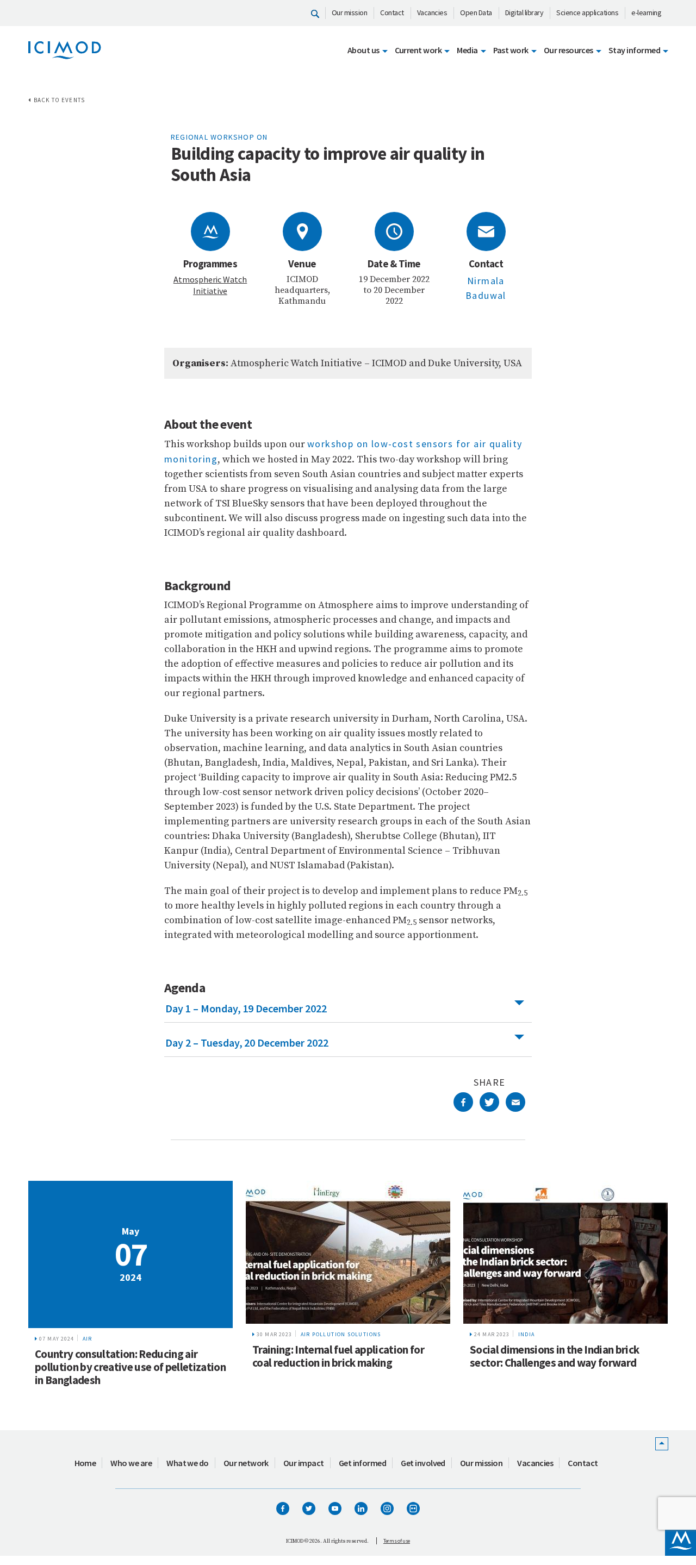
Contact (392, 12)
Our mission (350, 12)
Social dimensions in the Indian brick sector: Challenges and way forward (554, 1356)
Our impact (303, 1462)
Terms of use (396, 1540)
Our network (246, 1462)
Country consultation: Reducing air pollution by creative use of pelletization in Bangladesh (130, 1367)
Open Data (476, 12)
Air (87, 1338)
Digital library (524, 12)
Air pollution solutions (341, 1334)
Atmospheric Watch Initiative (210, 285)
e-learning (646, 12)
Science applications (587, 12)
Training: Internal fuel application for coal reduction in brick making (338, 1356)
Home (85, 1462)
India (526, 1334)
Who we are (131, 1462)
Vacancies (432, 12)
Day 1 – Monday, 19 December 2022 (246, 1008)
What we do (187, 1462)
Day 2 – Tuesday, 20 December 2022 (246, 1042)
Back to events (59, 100)
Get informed (363, 1462)
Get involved (423, 1462)
